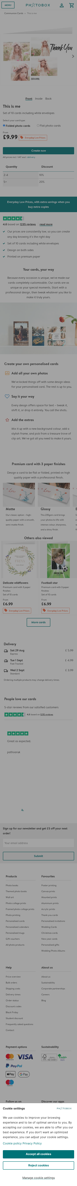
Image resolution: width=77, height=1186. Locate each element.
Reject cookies (38, 1165)
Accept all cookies (38, 1154)
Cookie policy (12, 1143)
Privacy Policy (32, 1143)
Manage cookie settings (38, 1178)
